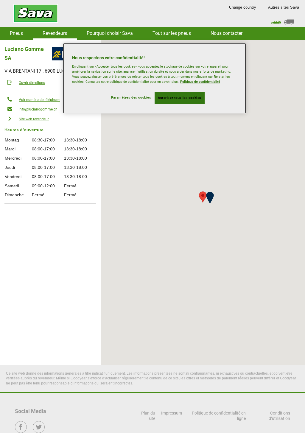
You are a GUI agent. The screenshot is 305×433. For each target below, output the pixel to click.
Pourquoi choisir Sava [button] (110, 33)
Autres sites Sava (283, 7)
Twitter (39, 431)
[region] (154, 78)
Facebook (21, 431)
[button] (210, 197)
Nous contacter (226, 33)
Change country (242, 7)
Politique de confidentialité (200, 82)
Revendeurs (55, 33)
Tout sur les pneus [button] (171, 33)
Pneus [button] (16, 33)
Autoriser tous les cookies (179, 98)
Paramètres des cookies (131, 97)
